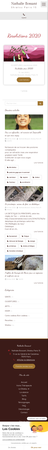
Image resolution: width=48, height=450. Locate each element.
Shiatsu (8, 325)
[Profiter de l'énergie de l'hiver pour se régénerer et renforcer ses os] (24, 262)
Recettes (9, 320)
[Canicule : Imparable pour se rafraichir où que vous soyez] (24, 122)
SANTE (8, 297)
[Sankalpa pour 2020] (24, 53)
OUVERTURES (11, 301)
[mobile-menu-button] (44, 4)
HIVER (7, 311)
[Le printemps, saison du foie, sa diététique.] (24, 193)
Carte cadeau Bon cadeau (16, 315)
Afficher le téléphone (26, 360)
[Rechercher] (40, 103)
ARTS (7, 306)
